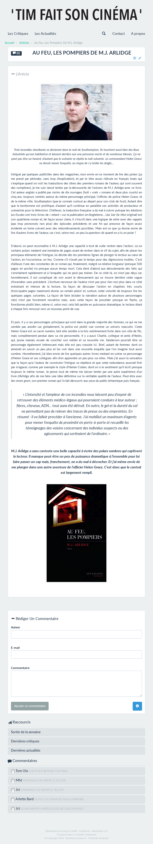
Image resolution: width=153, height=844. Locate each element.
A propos (138, 34)
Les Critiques (18, 34)
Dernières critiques (25, 741)
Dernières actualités (25, 750)
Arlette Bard (25, 799)
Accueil (9, 42)
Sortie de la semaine (26, 732)
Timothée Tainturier (98, 838)
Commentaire (20, 668)
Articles (24, 42)
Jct (18, 789)
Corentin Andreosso (85, 834)
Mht (19, 780)
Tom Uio (22, 771)
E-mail (15, 647)
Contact (118, 34)
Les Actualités (45, 34)
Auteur (15, 627)
